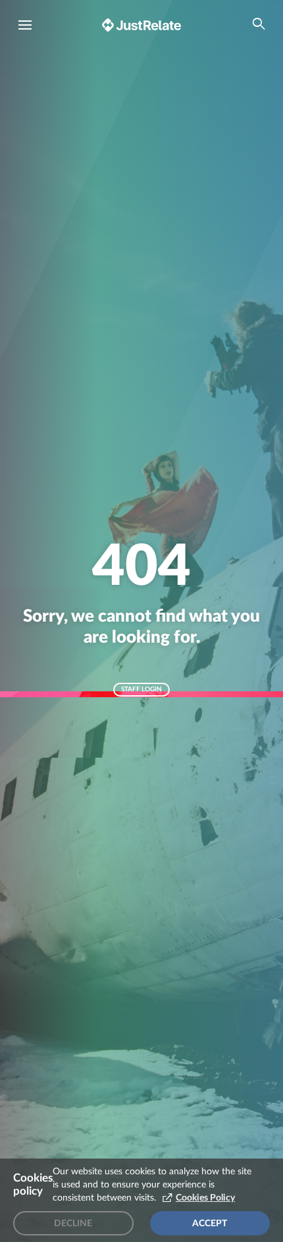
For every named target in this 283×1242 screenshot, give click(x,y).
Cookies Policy (205, 1198)
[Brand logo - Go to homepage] (141, 24)
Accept (209, 1223)
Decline (73, 1223)
